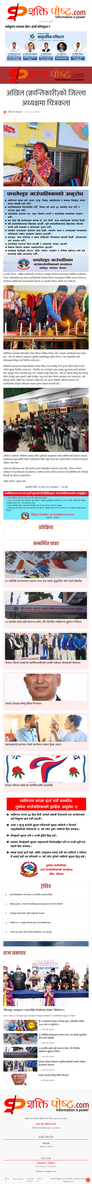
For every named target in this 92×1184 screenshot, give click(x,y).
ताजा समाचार (14, 953)
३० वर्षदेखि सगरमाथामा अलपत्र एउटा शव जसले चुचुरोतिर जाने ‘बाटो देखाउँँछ (43, 581)
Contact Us (40, 1179)
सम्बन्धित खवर (46, 544)
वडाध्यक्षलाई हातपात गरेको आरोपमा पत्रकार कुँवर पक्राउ (33, 744)
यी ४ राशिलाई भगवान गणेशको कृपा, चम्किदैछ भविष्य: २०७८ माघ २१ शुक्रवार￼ (62, 1022)
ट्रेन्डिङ (46, 886)
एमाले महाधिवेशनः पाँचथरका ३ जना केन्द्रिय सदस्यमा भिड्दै (31, 894)
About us (7, 1179)
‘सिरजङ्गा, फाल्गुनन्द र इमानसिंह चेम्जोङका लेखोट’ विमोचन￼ (34, 1010)
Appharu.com (68, 1181)
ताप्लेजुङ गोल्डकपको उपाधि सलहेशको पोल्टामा (27, 913)
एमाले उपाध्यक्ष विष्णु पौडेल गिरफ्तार (23, 703)
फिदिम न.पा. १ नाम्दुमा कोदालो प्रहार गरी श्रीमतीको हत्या (30, 922)
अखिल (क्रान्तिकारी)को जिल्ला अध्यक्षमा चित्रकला (46, 98)
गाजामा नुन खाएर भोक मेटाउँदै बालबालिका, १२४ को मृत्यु (30, 932)
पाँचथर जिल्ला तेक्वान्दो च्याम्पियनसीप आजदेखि (29, 785)
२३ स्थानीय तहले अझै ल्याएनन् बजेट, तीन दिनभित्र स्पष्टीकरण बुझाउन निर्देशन (43, 622)
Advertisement (18, 1179)
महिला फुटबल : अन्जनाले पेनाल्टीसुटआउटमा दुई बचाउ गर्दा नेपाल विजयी (36, 904)
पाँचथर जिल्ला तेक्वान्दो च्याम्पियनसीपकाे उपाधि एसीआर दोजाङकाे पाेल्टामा (42, 663)
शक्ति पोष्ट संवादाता (15, 112)
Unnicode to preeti (30, 1179)
